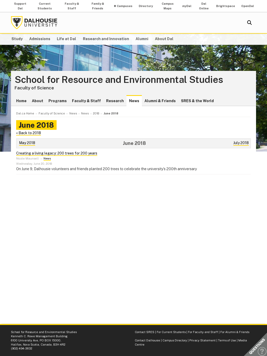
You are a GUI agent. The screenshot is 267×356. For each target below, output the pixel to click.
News (134, 101)
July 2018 (241, 143)
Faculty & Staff (72, 6)
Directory (146, 6)
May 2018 (27, 143)
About (37, 101)
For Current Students (171, 332)
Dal (186, 6)
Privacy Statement (202, 340)
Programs (57, 101)
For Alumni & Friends (234, 332)
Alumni (142, 39)
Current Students (45, 6)
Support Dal (20, 6)
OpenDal (247, 6)
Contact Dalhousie (147, 340)
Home (21, 101)
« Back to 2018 (28, 133)
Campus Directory (174, 340)
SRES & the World (197, 101)
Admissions (39, 39)
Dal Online (204, 6)
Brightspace (225, 6)
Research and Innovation (106, 39)
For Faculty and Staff (203, 332)
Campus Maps (168, 6)
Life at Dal (66, 39)
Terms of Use (227, 340)
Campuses (124, 6)
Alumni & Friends (160, 101)
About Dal (164, 39)
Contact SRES (144, 332)
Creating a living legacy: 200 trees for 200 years (56, 153)
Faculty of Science (34, 87)
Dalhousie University (34, 22)
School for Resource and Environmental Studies (119, 80)
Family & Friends (98, 6)
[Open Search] (249, 22)
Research (115, 101)
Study (17, 39)
